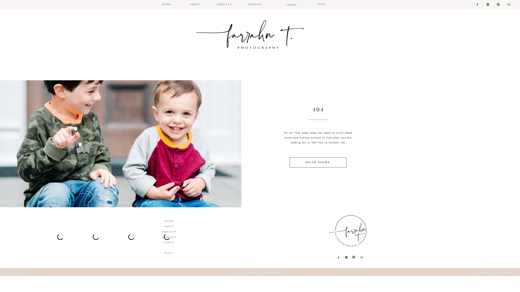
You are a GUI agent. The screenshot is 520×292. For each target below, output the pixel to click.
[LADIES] (291, 1)
